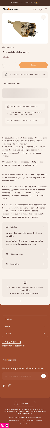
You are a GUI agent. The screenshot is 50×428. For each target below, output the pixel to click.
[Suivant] (46, 3)
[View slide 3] (26, 301)
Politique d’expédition (27, 421)
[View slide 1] (20, 301)
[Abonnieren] (43, 376)
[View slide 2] (23, 301)
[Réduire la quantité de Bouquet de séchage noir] (4, 65)
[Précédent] (3, 3)
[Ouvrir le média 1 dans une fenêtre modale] (43, 17)
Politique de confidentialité (33, 417)
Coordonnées (38, 421)
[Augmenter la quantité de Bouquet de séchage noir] (14, 65)
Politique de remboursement (17, 417)
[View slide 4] (29, 301)
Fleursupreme (8, 47)
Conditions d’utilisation (14, 421)
